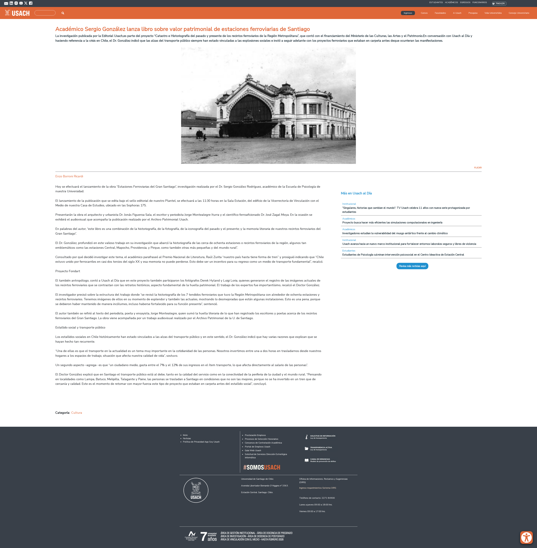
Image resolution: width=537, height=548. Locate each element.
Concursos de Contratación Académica (263, 442)
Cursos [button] (424, 13)
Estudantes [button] (436, 2)
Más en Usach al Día (356, 193)
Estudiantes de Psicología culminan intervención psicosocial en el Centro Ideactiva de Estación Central (403, 255)
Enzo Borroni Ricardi (69, 176)
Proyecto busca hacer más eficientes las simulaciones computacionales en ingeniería (392, 222)
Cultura (76, 413)
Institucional (349, 204)
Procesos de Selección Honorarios (261, 439)
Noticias (187, 438)
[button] (528, 538)
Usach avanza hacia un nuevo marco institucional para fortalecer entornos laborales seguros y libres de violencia (409, 244)
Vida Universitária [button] (493, 13)
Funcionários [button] (480, 2)
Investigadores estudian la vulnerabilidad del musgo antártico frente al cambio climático (395, 233)
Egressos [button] (465, 2)
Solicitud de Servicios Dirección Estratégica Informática (266, 456)
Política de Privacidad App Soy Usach (201, 441)
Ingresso (408, 13)
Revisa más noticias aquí (412, 266)
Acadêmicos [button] (451, 2)
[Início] (18, 13)
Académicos (348, 218)
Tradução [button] (500, 4)
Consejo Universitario (519, 13)
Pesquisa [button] (472, 13)
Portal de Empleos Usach (257, 446)
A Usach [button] (457, 13)
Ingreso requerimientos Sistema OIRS (317, 487)
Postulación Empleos (255, 435)
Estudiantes (348, 250)
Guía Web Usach (253, 450)
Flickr (478, 167)
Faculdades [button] (440, 13)
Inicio (185, 435)
